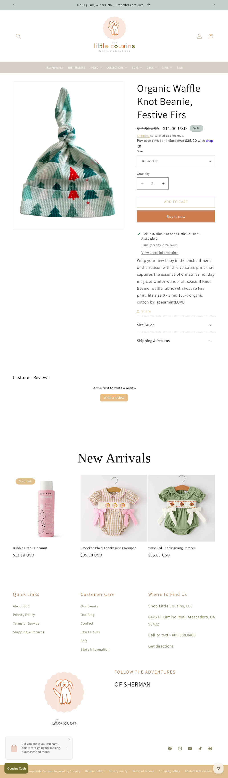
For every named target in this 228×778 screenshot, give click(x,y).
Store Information (95, 649)
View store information (159, 252)
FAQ (84, 640)
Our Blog (88, 614)
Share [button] (146, 311)
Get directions (161, 646)
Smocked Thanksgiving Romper (171, 548)
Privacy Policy (24, 614)
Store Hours (90, 632)
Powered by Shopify (67, 771)
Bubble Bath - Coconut (30, 548)
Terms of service (143, 771)
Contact (87, 623)
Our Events (89, 606)
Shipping (143, 136)
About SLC (21, 606)
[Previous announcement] (14, 5)
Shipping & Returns (28, 632)
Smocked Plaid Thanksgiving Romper (108, 548)
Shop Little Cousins (40, 771)
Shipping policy (169, 771)
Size (140, 151)
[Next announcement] (214, 5)
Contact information (198, 771)
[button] (18, 36)
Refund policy (94, 771)
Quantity (143, 173)
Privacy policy (118, 771)
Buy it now (176, 216)
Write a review (114, 397)
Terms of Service (26, 623)
